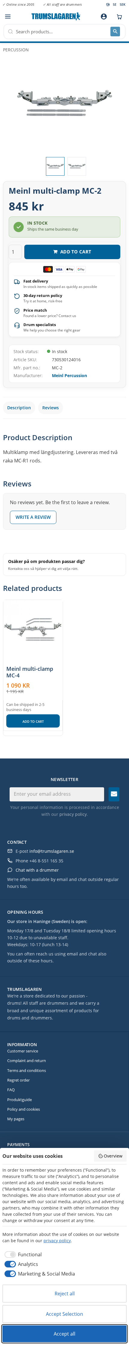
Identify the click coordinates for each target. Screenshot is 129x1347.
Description (19, 407)
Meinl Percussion (69, 375)
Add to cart (33, 721)
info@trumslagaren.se (51, 851)
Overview (113, 1156)
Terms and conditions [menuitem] (26, 1070)
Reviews (50, 407)
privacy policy (73, 814)
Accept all (64, 1333)
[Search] (115, 31)
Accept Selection (64, 1314)
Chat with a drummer (37, 870)
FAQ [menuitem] (11, 1089)
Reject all (65, 1293)
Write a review (33, 517)
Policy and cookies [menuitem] (23, 1109)
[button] (7, 16)
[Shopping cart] (118, 16)
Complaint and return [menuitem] (26, 1060)
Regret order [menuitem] (18, 1080)
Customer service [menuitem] (22, 1051)
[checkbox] (22, 1254)
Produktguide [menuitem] (19, 1099)
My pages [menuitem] (15, 1118)
